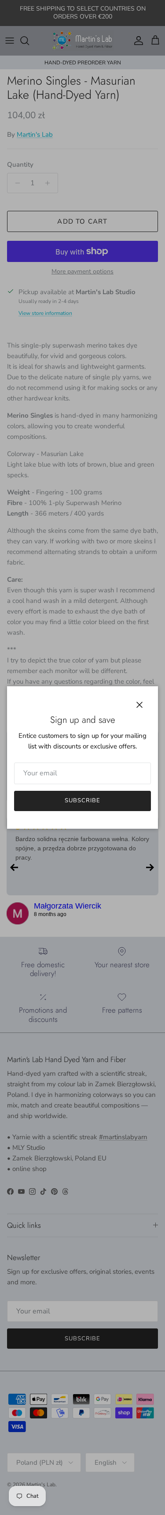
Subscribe (82, 800)
